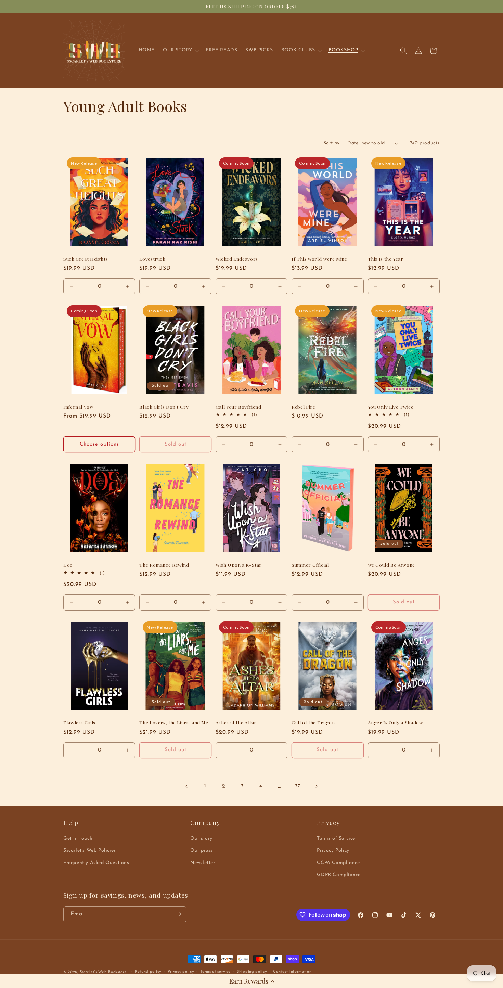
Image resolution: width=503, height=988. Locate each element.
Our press (201, 850)
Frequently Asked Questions (96, 862)
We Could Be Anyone (391, 565)
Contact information (292, 972)
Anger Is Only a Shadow (395, 723)
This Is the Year (385, 259)
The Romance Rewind (164, 565)
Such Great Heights (85, 259)
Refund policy (148, 972)
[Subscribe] (178, 914)
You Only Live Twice (391, 407)
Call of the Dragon (313, 723)
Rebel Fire (303, 407)
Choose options (99, 444)
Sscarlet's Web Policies (89, 850)
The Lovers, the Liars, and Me (173, 723)
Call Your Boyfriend (238, 407)
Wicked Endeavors (237, 259)
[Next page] (316, 786)
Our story (201, 838)
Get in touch (77, 838)
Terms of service (215, 972)
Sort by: (331, 143)
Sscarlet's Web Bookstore (103, 972)
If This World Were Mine (319, 259)
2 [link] (223, 786)
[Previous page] (186, 786)
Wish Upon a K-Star (239, 565)
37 (297, 786)
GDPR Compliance (338, 874)
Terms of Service (336, 838)
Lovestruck (152, 259)
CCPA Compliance (338, 862)
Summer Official (310, 565)
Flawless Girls (79, 723)
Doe (68, 565)
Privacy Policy (333, 850)
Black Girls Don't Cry (164, 407)
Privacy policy (181, 972)
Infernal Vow (78, 407)
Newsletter (202, 862)
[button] (251, 981)
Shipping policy (252, 972)
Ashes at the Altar (236, 723)
